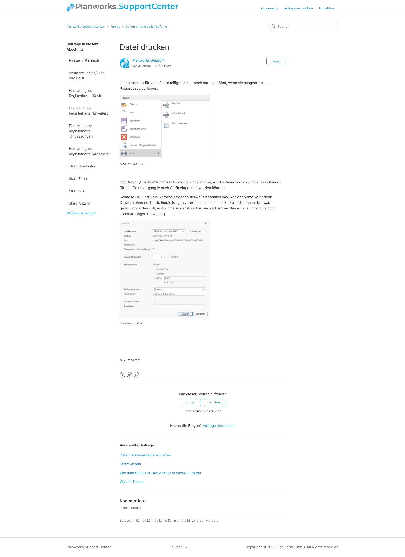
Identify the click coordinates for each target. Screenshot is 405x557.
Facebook (123, 375)
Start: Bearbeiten (82, 166)
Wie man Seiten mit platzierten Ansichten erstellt (160, 473)
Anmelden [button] (326, 8)
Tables (115, 26)
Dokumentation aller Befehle (146, 26)
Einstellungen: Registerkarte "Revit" (85, 93)
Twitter (129, 375)
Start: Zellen (78, 178)
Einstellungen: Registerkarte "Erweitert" (89, 111)
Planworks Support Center (86, 26)
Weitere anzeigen (81, 213)
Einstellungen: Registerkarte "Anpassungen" (81, 131)
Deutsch (176, 547)
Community (269, 8)
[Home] (122, 10)
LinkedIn (136, 375)
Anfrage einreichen (298, 8)
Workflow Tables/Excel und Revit (87, 76)
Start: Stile (77, 191)
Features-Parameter (85, 60)
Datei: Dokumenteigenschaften (145, 455)
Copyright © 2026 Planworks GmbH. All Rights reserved (291, 547)
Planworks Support (148, 60)
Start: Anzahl (79, 203)
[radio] (190, 402)
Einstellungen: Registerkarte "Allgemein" (89, 151)
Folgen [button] (275, 61)
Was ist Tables (131, 481)
